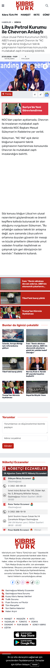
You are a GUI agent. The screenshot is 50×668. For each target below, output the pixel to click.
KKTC (37, 14)
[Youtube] (27, 582)
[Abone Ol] (46, 94)
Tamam (34, 665)
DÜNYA (17, 22)
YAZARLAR (9, 622)
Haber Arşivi (11, 611)
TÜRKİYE (23, 622)
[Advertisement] (25, 183)
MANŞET (25, 14)
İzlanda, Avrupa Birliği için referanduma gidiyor (12, 346)
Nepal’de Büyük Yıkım (36, 395)
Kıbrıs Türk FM (10, 14)
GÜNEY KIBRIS (39, 624)
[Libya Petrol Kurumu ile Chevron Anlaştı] (25, 76)
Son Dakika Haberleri (15, 608)
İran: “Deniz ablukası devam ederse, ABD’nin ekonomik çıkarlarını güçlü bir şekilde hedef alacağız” (36, 348)
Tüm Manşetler (12, 605)
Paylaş (8, 94)
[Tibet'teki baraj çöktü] (13, 363)
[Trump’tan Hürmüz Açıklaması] (13, 387)
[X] (17, 582)
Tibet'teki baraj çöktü (12, 372)
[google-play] (25, 643)
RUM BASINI (22, 624)
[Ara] (46, 5)
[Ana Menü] (3, 5)
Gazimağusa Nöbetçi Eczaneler (19, 590)
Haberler (6, 22)
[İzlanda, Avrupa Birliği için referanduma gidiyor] (13, 335)
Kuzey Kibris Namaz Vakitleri (18, 596)
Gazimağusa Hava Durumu (17, 593)
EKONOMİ (8, 624)
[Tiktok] (32, 582)
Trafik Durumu (12, 599)
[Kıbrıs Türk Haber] (25, 5)
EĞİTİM (7, 627)
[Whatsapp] (37, 582)
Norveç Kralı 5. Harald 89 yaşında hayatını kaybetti (36, 374)
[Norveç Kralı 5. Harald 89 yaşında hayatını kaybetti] (37, 363)
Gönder (8, 446)
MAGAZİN (21, 619)
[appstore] (25, 635)
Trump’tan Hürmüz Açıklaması (11, 396)
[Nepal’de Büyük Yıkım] (37, 387)
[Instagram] (22, 582)
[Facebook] (13, 582)
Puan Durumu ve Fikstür (16, 602)
